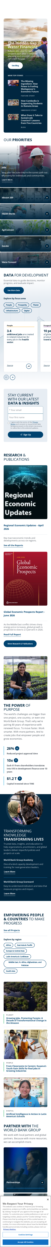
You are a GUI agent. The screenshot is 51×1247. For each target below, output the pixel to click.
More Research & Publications (20, 643)
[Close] (48, 1199)
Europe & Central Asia (15, 951)
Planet (35, 305)
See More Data (14, 290)
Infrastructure (12, 310)
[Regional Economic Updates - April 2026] (25, 492)
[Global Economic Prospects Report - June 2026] (25, 579)
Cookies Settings (25, 1234)
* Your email (15, 410)
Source (10, 365)
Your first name (16, 417)
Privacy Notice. (9, 1229)
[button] (47, 198)
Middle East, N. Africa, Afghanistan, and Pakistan (24, 964)
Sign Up (27, 434)
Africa (8, 945)
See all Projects (12, 930)
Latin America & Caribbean (17, 956)
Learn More (7, 179)
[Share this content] (28, 366)
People (9, 305)
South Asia (10, 971)
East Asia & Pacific (24, 945)
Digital (26, 310)
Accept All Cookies (25, 1242)
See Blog (15, 65)
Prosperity (22, 305)
